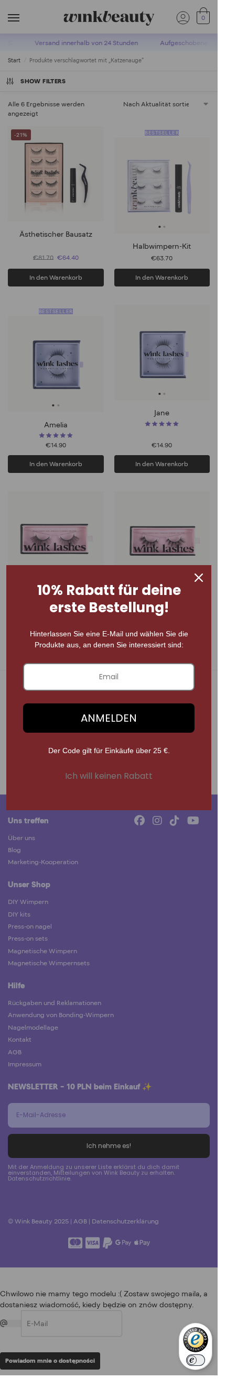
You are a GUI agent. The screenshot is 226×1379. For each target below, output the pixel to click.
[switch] (195, 1360)
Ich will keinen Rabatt (109, 776)
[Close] (198, 577)
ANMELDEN (109, 718)
